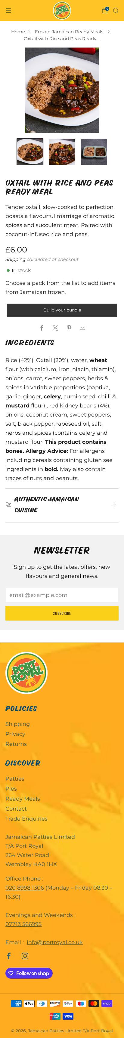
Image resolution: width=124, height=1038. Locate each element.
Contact (16, 809)
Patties (14, 779)
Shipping (15, 259)
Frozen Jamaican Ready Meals (69, 32)
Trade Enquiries (26, 819)
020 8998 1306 (24, 888)
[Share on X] (55, 328)
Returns (16, 744)
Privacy (15, 734)
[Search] (116, 10)
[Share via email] (82, 328)
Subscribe (62, 613)
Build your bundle (62, 310)
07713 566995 (23, 924)
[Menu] (8, 11)
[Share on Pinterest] (69, 328)
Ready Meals (22, 799)
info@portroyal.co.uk (55, 942)
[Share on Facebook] (42, 328)
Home (18, 32)
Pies (11, 789)
